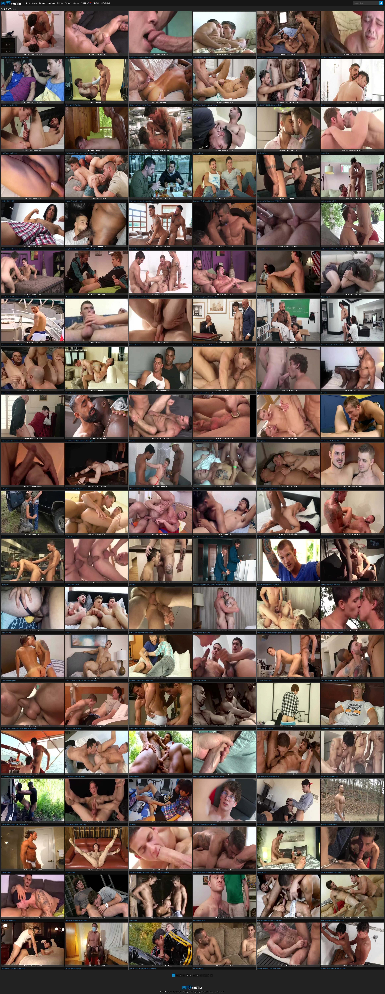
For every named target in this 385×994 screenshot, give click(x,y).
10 (204, 975)
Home (28, 3)
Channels (60, 3)
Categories (51, 3)
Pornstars (68, 3)
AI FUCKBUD (105, 3)
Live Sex (76, 3)
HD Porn (96, 3)
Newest (34, 3)
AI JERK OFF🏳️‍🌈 (86, 3)
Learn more (220, 991)
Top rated (42, 3)
